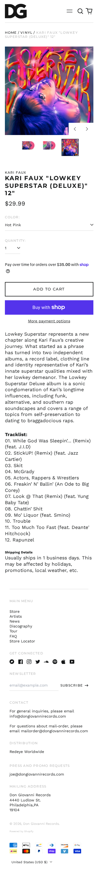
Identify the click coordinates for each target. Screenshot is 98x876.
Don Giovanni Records (41, 824)
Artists (16, 616)
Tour (13, 631)
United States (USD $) (29, 862)
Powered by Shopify (21, 831)
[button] (80, 11)
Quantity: (15, 240)
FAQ (13, 636)
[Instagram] (29, 661)
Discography (21, 626)
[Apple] (63, 661)
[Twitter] (37, 661)
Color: (12, 217)
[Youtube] (72, 661)
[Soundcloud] (46, 661)
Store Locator (22, 641)
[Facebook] (20, 661)
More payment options (49, 321)
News (15, 621)
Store (15, 611)
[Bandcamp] (12, 661)
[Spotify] (55, 661)
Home (11, 32)
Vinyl (26, 32)
